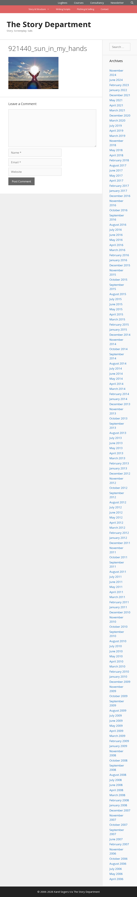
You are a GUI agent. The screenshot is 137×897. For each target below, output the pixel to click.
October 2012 (118, 488)
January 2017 (118, 191)
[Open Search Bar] (132, 2)
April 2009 (116, 731)
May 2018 (116, 150)
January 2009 (118, 746)
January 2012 (118, 538)
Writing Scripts (63, 9)
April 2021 (116, 105)
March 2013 (117, 458)
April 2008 (116, 790)
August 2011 (117, 572)
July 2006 (115, 869)
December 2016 (119, 196)
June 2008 (116, 785)
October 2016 (118, 210)
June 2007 (116, 839)
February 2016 (119, 255)
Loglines (62, 2)
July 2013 (115, 438)
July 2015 (115, 299)
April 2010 (116, 661)
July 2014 (115, 368)
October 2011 (118, 557)
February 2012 (119, 533)
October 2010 (118, 627)
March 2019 (117, 136)
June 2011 (116, 582)
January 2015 (118, 329)
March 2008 (117, 795)
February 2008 (119, 800)
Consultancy (97, 2)
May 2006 (116, 874)
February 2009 (119, 741)
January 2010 (118, 676)
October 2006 (118, 859)
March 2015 (117, 319)
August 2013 (117, 433)
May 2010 (116, 656)
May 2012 (116, 517)
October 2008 (118, 760)
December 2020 (119, 115)
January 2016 (118, 260)
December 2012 (119, 473)
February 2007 (119, 844)
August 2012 (117, 502)
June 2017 (116, 170)
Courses (79, 2)
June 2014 (116, 374)
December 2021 (119, 95)
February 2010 (119, 671)
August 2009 (117, 710)
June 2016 (116, 235)
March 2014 (117, 389)
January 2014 (118, 399)
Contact (104, 9)
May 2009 (116, 726)
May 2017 (116, 175)
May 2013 (116, 448)
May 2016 (116, 240)
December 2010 (119, 612)
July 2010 (115, 646)
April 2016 (116, 245)
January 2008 (118, 805)
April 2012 (116, 522)
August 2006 (117, 864)
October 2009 (118, 696)
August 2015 (117, 294)
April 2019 (116, 130)
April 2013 (116, 453)
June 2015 (116, 304)
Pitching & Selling (85, 9)
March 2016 (117, 250)
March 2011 (117, 597)
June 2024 (116, 80)
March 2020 (117, 120)
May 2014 (116, 379)
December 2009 (119, 682)
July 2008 (115, 780)
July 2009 (115, 715)
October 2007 (118, 825)
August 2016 (117, 225)
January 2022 (118, 90)
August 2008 (117, 775)
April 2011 (116, 592)
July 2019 (115, 126)
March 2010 (117, 666)
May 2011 (116, 587)
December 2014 (119, 335)
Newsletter (117, 2)
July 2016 (115, 230)
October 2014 (118, 349)
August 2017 (117, 165)
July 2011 (115, 577)
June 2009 (116, 721)
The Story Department (49, 24)
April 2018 (116, 155)
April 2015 (116, 314)
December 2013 (119, 404)
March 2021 (117, 110)
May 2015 (116, 309)
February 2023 (119, 85)
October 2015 (118, 279)
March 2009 (117, 736)
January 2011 (118, 607)
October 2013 (118, 418)
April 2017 (116, 180)
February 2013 (119, 463)
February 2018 (119, 160)
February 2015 (119, 324)
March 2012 (117, 527)
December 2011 (119, 543)
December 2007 (119, 810)
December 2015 (119, 265)
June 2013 (116, 443)
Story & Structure (37, 9)
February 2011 (119, 602)
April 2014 (116, 384)
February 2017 (119, 186)
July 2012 (115, 507)
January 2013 (118, 468)
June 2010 (116, 651)
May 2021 (116, 100)
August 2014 (117, 363)
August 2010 (117, 641)
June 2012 (116, 512)
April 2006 (116, 879)
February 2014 (119, 394)
